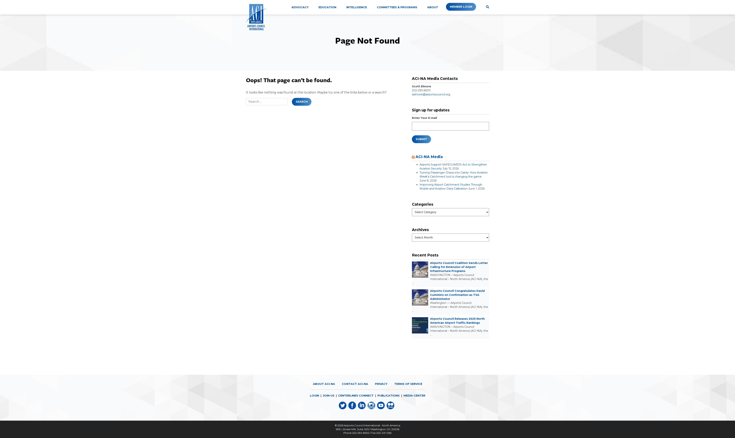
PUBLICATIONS (388, 395)
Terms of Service (408, 384)
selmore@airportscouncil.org (431, 94)
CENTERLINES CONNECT (356, 395)
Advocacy (300, 7)
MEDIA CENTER (414, 395)
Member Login (461, 6)
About (432, 7)
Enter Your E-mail (424, 118)
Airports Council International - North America (372, 425)
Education (327, 7)
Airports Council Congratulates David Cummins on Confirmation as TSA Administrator (457, 295)
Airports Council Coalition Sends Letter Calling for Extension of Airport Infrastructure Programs (459, 267)
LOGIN (314, 395)
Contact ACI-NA (355, 384)
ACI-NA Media (429, 156)
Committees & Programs (397, 7)
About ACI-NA (324, 384)
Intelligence (356, 7)
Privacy (381, 384)
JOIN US (328, 395)
